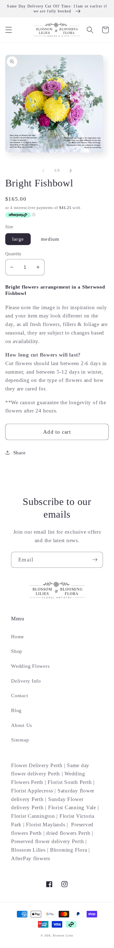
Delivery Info (26, 681)
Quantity (13, 253)
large (18, 239)
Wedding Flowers (30, 666)
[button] (8, 29)
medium (50, 239)
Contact (19, 695)
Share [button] (19, 452)
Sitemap (20, 740)
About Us (21, 725)
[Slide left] (43, 171)
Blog (16, 710)
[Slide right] (71, 171)
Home (17, 636)
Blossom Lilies (63, 935)
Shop (16, 651)
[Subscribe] (95, 560)
